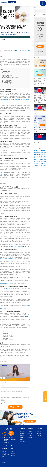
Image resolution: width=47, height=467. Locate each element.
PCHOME (44, 148)
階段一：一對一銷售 (5, 72)
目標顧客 (27, 32)
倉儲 (44, 150)
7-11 (20, 291)
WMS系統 (25, 278)
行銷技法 (9, 31)
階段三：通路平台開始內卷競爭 (7, 75)
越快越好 (3, 400)
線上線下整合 (38, 161)
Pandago (2, 318)
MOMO (37, 148)
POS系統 (41, 150)
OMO (40, 148)
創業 (5, 32)
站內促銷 (30, 433)
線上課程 (13, 453)
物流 (45, 157)
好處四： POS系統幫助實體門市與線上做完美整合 (10, 83)
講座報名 (13, 455)
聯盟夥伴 (22, 439)
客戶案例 (15, 32)
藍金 (27, 172)
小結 (1, 86)
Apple (3, 240)
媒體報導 (22, 437)
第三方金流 (3, 174)
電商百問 (40, 165)
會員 (37, 157)
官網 (36, 154)
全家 (23, 291)
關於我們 (22, 431)
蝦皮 (42, 161)
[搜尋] (44, 11)
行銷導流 (30, 431)
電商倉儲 (39, 433)
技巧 (22, 32)
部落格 (12, 451)
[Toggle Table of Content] (27, 70)
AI (34, 147)
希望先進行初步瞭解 (5, 403)
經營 (4, 34)
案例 (24, 32)
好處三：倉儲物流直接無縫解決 (7, 82)
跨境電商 (37, 163)
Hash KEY (20, 175)
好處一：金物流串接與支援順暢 (7, 80)
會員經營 (40, 157)
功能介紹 (30, 437)
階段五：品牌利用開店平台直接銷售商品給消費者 (10, 77)
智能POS (39, 435)
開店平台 (11, 34)
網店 (6, 34)
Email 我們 (22, 441)
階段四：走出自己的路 (5, 76)
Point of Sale (7, 288)
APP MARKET (37, 147)
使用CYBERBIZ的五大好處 (6, 79)
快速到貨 (4, 453)
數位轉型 (40, 156)
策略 (2, 34)
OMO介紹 (39, 431)
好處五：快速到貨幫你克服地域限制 (8, 85)
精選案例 (22, 435)
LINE (35, 148)
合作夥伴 (38, 152)
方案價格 (22, 433)
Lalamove (26, 316)
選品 (8, 34)
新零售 (43, 156)
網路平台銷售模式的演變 (5, 71)
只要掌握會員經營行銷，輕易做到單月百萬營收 (17, 246)
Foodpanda (13, 325)
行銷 (44, 161)
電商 (15, 34)
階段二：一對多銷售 (5, 74)
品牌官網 (8, 32)
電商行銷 (44, 165)
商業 (12, 32)
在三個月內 (4, 402)
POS (38, 150)
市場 (18, 32)
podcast (2, 32)
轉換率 (40, 163)
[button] (38, 4)
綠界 (25, 172)
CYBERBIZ (43, 147)
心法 (20, 32)
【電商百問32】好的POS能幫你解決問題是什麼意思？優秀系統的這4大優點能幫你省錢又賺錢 (15, 307)
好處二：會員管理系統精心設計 (7, 81)
